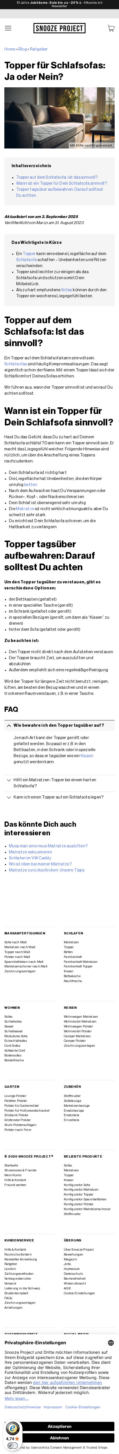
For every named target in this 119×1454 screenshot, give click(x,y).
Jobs (67, 1264)
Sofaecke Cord (14, 1050)
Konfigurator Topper (78, 1194)
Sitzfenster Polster (17, 1120)
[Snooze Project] (59, 28)
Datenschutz (73, 1273)
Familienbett (73, 957)
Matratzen (71, 942)
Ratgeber (39, 49)
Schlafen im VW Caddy (30, 858)
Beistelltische (14, 1060)
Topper (29, 254)
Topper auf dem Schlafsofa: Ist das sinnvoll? (57, 178)
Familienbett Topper (78, 966)
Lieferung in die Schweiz (22, 1288)
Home (9, 49)
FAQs (8, 1298)
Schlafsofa (26, 260)
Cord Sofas (12, 1045)
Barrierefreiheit (75, 1278)
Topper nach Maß (17, 952)
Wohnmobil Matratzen (80, 1021)
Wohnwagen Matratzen (81, 1016)
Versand (10, 1283)
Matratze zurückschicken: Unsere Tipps (46, 870)
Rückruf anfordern (18, 1254)
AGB (67, 1288)
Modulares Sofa (15, 1036)
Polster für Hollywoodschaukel (26, 1110)
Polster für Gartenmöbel (21, 1105)
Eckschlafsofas (15, 1040)
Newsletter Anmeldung (20, 1259)
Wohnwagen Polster (78, 1026)
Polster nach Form (17, 1129)
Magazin (70, 1259)
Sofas (66, 290)
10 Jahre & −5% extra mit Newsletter (60, 4)
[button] (8, 28)
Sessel (9, 1026)
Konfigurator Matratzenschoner (87, 1209)
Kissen (87, 756)
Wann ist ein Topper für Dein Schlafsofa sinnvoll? (61, 184)
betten (30, 485)
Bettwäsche (72, 976)
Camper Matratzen (77, 1036)
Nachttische (73, 981)
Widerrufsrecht (75, 1283)
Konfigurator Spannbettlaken (85, 1199)
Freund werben (15, 1185)
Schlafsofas (15, 364)
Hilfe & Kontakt (15, 1180)
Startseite (11, 1165)
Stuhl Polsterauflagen (20, 1125)
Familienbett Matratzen (81, 961)
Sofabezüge (72, 1100)
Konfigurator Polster (79, 1204)
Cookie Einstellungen (79, 1293)
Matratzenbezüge (77, 1105)
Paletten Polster (15, 1100)
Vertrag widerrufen (17, 1278)
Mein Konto (12, 1175)
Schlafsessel (13, 1031)
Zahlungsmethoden (19, 1273)
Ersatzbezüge (74, 1110)
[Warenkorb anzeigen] (111, 28)
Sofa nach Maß (15, 942)
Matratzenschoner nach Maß (25, 966)
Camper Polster (75, 1040)
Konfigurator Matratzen (81, 1189)
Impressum (72, 1268)
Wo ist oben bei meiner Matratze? (40, 864)
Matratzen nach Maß (19, 947)
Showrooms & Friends (20, 1170)
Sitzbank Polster (16, 1115)
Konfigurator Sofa (77, 1185)
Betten (68, 952)
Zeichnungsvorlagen (20, 971)
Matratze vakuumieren (30, 852)
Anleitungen (13, 1307)
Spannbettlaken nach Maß (23, 961)
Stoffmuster (72, 1096)
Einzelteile (71, 1120)
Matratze (25, 509)
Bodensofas (12, 1055)
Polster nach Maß (17, 957)
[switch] (13, 1446)
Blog (22, 49)
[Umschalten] (9, 725)
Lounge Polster (15, 1096)
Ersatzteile (71, 1115)
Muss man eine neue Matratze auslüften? (48, 846)
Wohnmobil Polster (78, 1031)
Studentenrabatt (16, 1293)
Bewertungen (73, 1254)
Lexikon (10, 1268)
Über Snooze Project (79, 1249)
